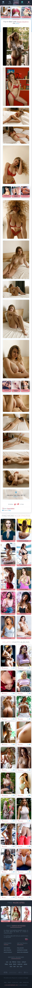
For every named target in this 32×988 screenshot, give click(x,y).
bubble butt (20, 964)
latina (11, 966)
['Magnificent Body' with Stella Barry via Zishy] (24, 734)
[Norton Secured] (20, 972)
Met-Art (14, 964)
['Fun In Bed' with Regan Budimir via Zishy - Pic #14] (16, 460)
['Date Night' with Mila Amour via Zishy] (8, 683)
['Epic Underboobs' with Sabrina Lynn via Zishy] (24, 657)
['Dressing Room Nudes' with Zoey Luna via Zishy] (8, 708)
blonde (10, 964)
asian (7, 962)
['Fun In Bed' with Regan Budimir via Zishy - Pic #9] (16, 319)
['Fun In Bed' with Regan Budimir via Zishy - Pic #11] (16, 403)
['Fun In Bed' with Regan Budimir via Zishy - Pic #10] (16, 359)
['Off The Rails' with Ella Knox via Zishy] (8, 861)
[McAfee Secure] (26, 973)
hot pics (19, 962)
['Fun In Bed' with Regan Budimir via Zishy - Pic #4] (16, 135)
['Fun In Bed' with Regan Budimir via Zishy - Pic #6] (16, 219)
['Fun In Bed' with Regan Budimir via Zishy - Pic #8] (16, 289)
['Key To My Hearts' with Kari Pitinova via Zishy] (8, 734)
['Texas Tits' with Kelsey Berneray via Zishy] (8, 785)
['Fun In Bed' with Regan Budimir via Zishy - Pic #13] (16, 441)
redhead (25, 964)
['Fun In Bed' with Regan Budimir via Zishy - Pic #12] (16, 422)
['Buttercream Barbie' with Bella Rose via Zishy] (8, 759)
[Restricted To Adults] (5, 973)
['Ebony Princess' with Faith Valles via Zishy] (24, 708)
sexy (10, 962)
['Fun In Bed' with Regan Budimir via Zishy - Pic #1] (16, 46)
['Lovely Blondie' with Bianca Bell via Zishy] (24, 683)
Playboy (6, 964)
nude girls (24, 962)
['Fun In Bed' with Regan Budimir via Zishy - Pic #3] (16, 116)
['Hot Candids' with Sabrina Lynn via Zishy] (24, 886)
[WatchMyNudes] (16, 2)
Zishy (17, 23)
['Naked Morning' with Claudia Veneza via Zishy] (8, 657)
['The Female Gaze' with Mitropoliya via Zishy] (24, 785)
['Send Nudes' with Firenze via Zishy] (8, 886)
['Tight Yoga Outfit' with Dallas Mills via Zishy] (8, 835)
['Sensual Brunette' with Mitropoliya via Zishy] (24, 810)
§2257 (26, 977)
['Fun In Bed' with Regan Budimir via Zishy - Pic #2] (16, 86)
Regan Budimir (23, 21)
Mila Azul (14, 962)
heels (14, 966)
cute (18, 966)
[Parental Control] (13, 973)
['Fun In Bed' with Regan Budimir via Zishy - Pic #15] (16, 479)
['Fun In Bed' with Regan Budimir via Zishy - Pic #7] (16, 259)
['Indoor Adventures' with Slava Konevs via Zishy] (24, 759)
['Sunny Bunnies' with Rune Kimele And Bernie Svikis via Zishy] (8, 810)
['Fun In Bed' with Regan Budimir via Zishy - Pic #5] (16, 164)
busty (21, 966)
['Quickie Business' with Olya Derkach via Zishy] (24, 861)
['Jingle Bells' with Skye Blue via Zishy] (24, 835)
